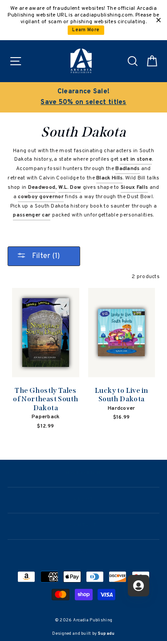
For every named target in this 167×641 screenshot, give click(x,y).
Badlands (127, 168)
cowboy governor (40, 196)
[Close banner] (159, 20)
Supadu (106, 634)
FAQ (83, 551)
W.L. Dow (69, 187)
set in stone (136, 159)
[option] (83, 97)
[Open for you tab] (138, 585)
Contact (83, 525)
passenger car (31, 215)
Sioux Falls (134, 187)
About (83, 499)
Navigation (83, 473)
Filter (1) (45, 256)
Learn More (85, 30)
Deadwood (41, 187)
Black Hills (109, 178)
